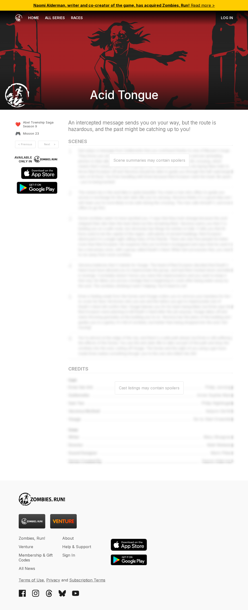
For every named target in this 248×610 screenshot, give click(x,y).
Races (77, 18)
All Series (55, 18)
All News (27, 568)
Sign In (68, 555)
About (68, 538)
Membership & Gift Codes (36, 557)
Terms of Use (31, 580)
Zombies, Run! (32, 538)
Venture (26, 546)
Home (33, 18)
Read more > (124, 5)
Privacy (53, 580)
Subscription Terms (87, 580)
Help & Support (76, 546)
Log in (227, 18)
